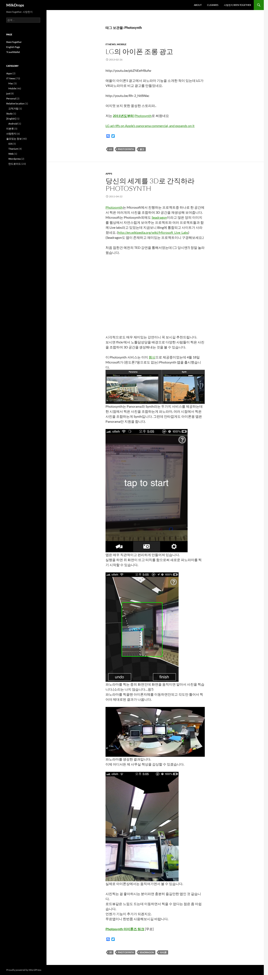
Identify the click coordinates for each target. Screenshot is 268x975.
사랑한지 (11, 133)
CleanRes (212, 5)
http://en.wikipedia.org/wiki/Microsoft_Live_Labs (153, 232)
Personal (11, 98)
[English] (11, 118)
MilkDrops (15, 5)
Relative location (15, 103)
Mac (10, 83)
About (198, 5)
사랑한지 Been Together (237, 5)
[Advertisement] (23, 238)
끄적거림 (13, 108)
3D (110, 952)
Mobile (121, 44)
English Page (13, 47)
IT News (111, 44)
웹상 (152, 357)
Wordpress (14, 158)
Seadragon (159, 217)
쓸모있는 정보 (14, 138)
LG (110, 149)
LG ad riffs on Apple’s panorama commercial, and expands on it (150, 126)
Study (9, 113)
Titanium (13, 148)
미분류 (10, 128)
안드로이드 (14, 163)
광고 (142, 149)
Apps (109, 173)
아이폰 (163, 952)
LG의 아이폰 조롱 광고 (139, 51)
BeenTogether (14, 42)
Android (13, 123)
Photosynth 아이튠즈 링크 (125, 929)
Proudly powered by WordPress (23, 969)
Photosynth (143, 116)
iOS (10, 143)
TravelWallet (13, 52)
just (8, 93)
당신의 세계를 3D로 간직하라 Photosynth (150, 184)
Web (11, 153)
